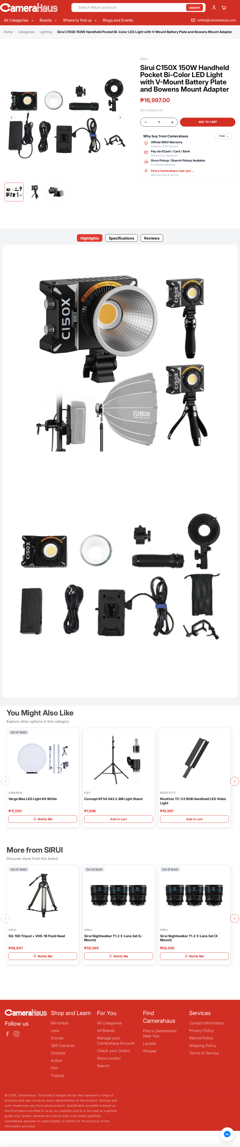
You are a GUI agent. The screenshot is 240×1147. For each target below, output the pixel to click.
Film (54, 1068)
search (194, 7)
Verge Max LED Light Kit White (32, 799)
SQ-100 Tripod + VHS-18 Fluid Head (36, 936)
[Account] (214, 7)
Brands (46, 20)
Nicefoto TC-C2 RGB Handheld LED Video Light (193, 801)
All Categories (16, 20)
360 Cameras (63, 1045)
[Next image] (120, 117)
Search (103, 1065)
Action (56, 1060)
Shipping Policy (202, 1045)
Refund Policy (201, 1038)
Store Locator (109, 1058)
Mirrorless (59, 1023)
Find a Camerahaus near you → (173, 171)
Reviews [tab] (152, 238)
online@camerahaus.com (216, 20)
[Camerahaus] (34, 7)
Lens (55, 1030)
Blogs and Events (118, 20)
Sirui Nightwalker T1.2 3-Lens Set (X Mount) (189, 938)
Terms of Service (204, 1053)
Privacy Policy (201, 1030)
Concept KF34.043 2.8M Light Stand (113, 799)
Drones (57, 1038)
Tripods (57, 1075)
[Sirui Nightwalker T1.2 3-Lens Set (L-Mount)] (118, 895)
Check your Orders (113, 1050)
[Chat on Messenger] (227, 1134)
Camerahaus (27, 1095)
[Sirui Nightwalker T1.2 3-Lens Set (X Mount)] (194, 895)
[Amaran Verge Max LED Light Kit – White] (43, 758)
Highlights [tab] (89, 238)
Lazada (149, 1043)
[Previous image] (11, 117)
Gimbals (58, 1053)
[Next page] (234, 781)
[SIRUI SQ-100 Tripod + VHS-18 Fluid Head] (43, 895)
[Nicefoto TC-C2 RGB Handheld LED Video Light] (194, 758)
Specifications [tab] (121, 238)
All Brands (106, 1030)
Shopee (149, 1051)
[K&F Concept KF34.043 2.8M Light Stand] (118, 758)
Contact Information (206, 1023)
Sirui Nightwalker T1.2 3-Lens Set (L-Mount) (113, 938)
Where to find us (78, 20)
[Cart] (223, 7)
